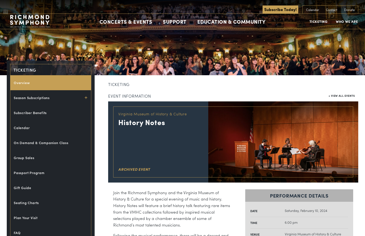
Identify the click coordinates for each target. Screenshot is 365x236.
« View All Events (342, 96)
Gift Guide (22, 187)
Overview (22, 82)
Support (175, 21)
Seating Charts (26, 202)
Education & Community (231, 21)
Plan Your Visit (26, 217)
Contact (331, 9)
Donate (349, 9)
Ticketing (318, 21)
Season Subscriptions (32, 97)
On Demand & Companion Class (41, 142)
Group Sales (24, 157)
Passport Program (29, 172)
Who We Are (347, 21)
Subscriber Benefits (30, 112)
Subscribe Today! (280, 9)
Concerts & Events (125, 21)
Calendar (312, 9)
